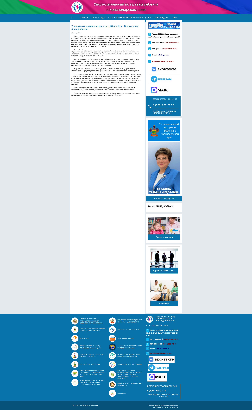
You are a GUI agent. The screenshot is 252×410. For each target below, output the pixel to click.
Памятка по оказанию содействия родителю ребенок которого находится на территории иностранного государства (129, 374)
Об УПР (95, 17)
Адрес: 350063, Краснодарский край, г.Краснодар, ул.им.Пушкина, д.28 (162, 332)
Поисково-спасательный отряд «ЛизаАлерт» (129, 384)
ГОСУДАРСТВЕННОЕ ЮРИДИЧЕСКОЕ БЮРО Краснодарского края (129, 321)
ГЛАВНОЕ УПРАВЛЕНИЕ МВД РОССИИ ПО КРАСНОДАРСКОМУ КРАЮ (92, 329)
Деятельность (108, 17)
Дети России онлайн (125, 338)
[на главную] (73, 17)
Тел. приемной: (165, 43)
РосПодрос (121, 393)
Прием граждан (160, 17)
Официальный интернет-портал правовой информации (129, 347)
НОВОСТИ (84, 17)
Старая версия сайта (158, 326)
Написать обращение (164, 198)
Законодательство (127, 17)
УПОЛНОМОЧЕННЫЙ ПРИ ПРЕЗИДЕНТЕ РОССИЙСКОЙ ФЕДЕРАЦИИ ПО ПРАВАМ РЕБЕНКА (91, 321)
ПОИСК (175, 17)
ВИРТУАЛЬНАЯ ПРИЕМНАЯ (163, 61)
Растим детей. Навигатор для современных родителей (128, 355)
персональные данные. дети (128, 329)
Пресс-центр (144, 17)
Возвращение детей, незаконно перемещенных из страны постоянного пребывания (92, 382)
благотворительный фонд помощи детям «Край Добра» (91, 347)
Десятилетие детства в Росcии (129, 364)
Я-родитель (84, 338)
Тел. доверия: (164, 49)
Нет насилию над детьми (90, 364)
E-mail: (160, 55)
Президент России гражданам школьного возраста (91, 355)
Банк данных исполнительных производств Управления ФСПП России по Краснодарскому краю (92, 373)
